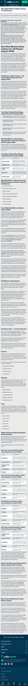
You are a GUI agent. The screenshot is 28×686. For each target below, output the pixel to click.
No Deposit (24, 5)
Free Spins (4, 5)
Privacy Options (4, 679)
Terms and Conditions (6, 671)
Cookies (3, 674)
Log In (24, 2)
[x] (12, 664)
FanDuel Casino (6, 161)
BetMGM (4, 497)
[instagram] (8, 664)
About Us (3, 668)
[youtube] (2, 664)
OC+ (14, 684)
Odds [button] (20, 684)
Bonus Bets (3, 684)
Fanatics (4, 494)
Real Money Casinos (14, 5)
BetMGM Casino (6, 165)
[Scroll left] (1, 5)
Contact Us (3, 676)
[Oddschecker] (8, 656)
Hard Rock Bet (5, 469)
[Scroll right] (27, 5)
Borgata (4, 472)
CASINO (8, 684)
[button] (25, 683)
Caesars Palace (6, 176)
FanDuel (4, 486)
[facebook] (5, 664)
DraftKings (4, 172)
